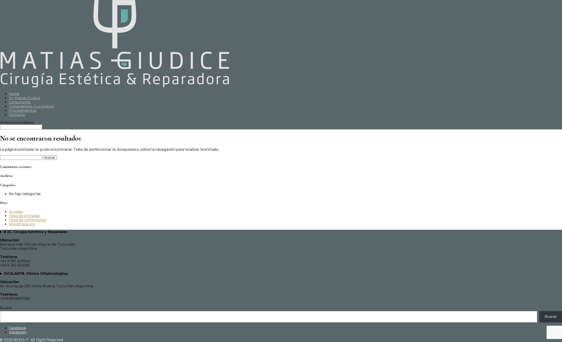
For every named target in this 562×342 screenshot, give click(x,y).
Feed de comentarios (27, 220)
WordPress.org (22, 224)
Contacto (17, 115)
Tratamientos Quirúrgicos (31, 106)
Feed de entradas (24, 216)
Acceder (16, 212)
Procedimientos (22, 111)
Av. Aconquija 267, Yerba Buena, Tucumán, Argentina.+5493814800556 (47, 286)
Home (14, 94)
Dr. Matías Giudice (24, 98)
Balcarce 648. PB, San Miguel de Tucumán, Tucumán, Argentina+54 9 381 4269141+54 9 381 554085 (38, 248)
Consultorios (20, 102)
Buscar (6, 308)
